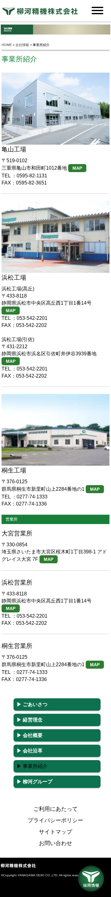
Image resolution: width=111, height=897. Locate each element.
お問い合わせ (55, 843)
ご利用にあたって (55, 809)
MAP (77, 168)
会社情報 (22, 45)
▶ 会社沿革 (30, 750)
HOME (7, 45)
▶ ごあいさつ (32, 704)
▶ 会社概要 (30, 735)
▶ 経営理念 (30, 719)
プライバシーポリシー (55, 820)
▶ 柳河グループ (34, 781)
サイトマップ (55, 832)
